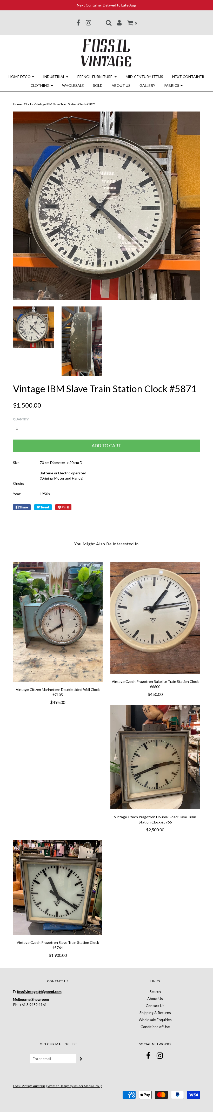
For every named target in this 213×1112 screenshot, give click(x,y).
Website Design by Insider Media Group (75, 1086)
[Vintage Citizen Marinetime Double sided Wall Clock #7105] (58, 622)
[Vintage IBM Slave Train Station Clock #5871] (33, 326)
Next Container (188, 76)
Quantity (21, 419)
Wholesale (73, 85)
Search (155, 991)
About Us (121, 85)
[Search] (108, 22)
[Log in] (119, 22)
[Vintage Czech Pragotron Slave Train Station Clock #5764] (58, 887)
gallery (147, 85)
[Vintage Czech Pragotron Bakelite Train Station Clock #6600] (155, 618)
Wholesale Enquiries (155, 1019)
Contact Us (155, 1005)
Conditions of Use (155, 1026)
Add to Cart (106, 445)
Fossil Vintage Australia (29, 1086)
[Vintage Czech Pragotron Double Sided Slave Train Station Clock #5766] (155, 757)
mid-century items (144, 76)
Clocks (28, 104)
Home (17, 104)
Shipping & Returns (155, 1012)
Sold (98, 85)
